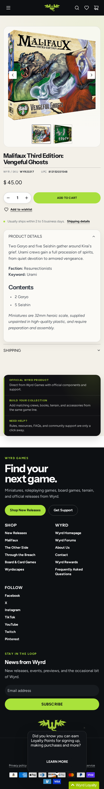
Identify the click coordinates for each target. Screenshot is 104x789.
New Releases (16, 533)
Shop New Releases (25, 510)
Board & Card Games (20, 562)
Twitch (10, 632)
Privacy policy (18, 765)
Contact (61, 555)
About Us (62, 548)
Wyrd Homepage (68, 533)
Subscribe (52, 704)
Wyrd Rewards (66, 562)
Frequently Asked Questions (69, 571)
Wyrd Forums (65, 540)
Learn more (57, 762)
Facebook (12, 596)
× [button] (84, 727)
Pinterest (12, 639)
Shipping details (78, 221)
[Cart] (96, 7)
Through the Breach (20, 555)
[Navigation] (8, 7)
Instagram (12, 610)
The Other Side (16, 548)
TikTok (10, 617)
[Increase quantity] (26, 198)
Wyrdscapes (14, 569)
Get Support (63, 510)
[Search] (77, 7)
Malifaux (11, 540)
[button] (13, 75)
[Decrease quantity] (8, 198)
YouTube (11, 624)
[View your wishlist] (86, 7)
